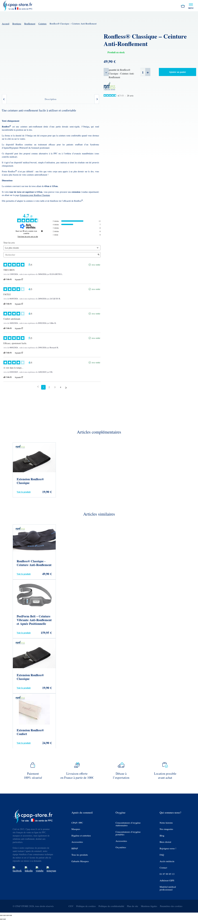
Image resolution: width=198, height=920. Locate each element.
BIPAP (74, 848)
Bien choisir (165, 842)
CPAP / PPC (77, 822)
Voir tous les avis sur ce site (27, 236)
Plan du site (132, 906)
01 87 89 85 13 (167, 874)
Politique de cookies (86, 906)
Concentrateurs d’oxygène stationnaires (128, 824)
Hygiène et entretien (81, 835)
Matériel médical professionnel (168, 888)
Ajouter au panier (177, 72)
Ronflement (29, 23)
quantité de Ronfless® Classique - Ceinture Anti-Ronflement (121, 73)
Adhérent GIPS (167, 880)
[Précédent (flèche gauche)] (1, 919)
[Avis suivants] (66, 387)
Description (50, 99)
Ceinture (42, 23)
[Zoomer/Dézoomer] (1, 915)
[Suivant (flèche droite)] (4, 919)
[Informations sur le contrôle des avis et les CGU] (42, 231)
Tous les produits (79, 854)
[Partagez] (7, 915)
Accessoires (77, 842)
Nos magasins (166, 829)
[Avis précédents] (38, 387)
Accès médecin (167, 861)
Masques (75, 829)
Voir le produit (24, 491)
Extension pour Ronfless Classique (35, 195)
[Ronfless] (109, 85)
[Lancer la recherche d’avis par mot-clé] (98, 254)
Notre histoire (166, 822)
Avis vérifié (96, 264)
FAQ (162, 854)
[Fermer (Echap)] (10, 915)
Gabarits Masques (80, 861)
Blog (162, 835)
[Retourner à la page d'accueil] (17, 5)
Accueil (5, 23)
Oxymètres (121, 847)
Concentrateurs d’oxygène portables (128, 833)
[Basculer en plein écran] (4, 915)
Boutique (16, 23)
